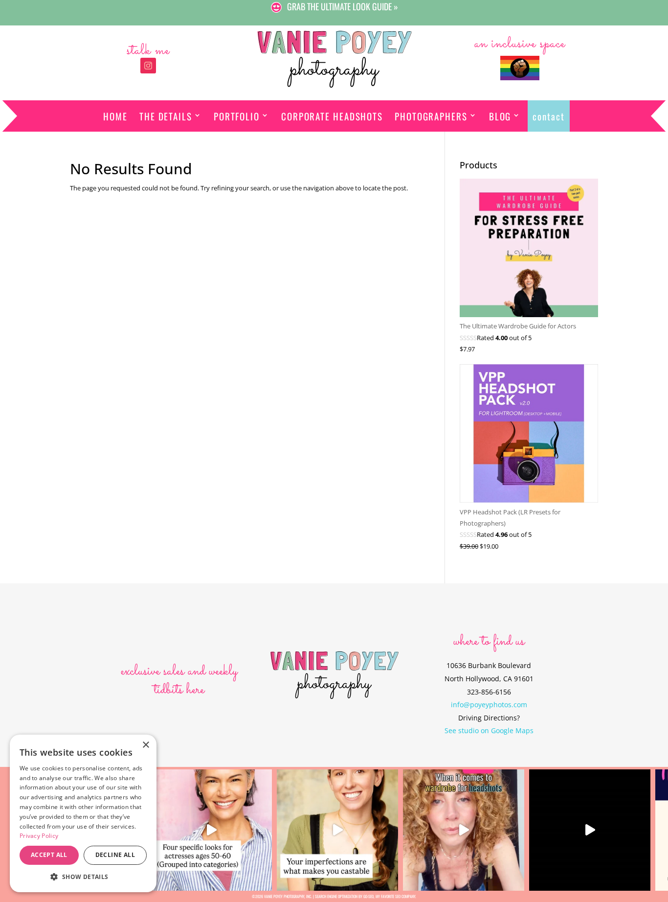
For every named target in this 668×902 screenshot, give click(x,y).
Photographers (431, 116)
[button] (83, 876)
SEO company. (405, 896)
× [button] (145, 745)
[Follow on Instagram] (148, 65)
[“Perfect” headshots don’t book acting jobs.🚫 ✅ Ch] (337, 830)
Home (115, 116)
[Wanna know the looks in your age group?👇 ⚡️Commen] (211, 830)
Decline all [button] (115, 855)
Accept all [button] (49, 855)
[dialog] (83, 813)
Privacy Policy (39, 836)
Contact (548, 116)
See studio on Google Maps (489, 730)
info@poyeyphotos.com (489, 704)
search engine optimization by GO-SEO (344, 896)
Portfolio (237, 116)
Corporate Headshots (332, 116)
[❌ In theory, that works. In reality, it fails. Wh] (463, 830)
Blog (500, 116)
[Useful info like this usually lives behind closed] (589, 830)
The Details (165, 116)
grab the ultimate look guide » (342, 6)
